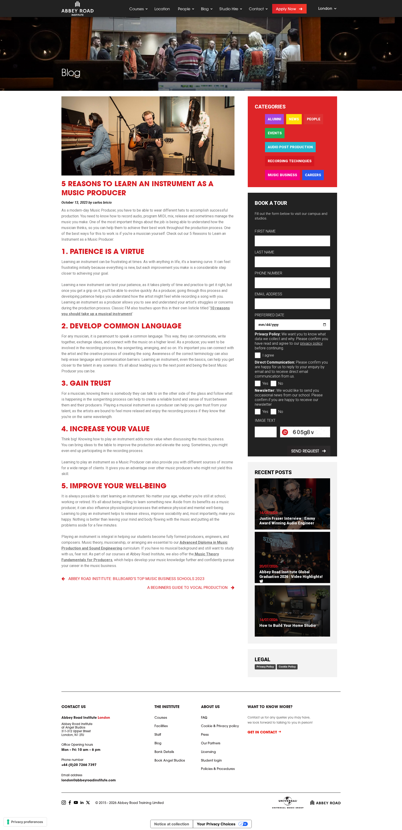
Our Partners (210, 743)
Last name (264, 252)
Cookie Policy (287, 666)
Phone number (268, 273)
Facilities (161, 726)
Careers (313, 175)
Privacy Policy (265, 666)
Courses (136, 9)
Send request (305, 451)
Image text (265, 420)
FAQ (204, 718)
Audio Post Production (290, 147)
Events (275, 133)
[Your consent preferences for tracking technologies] (25, 821)
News (294, 119)
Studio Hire (228, 9)
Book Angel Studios (169, 761)
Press (205, 735)
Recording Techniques (290, 161)
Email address (268, 294)
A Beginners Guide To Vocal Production (187, 587)
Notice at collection (171, 824)
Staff (157, 735)
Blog (205, 9)
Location (162, 9)
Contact (256, 9)
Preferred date (269, 315)
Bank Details (164, 752)
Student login (211, 761)
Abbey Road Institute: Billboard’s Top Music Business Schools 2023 (136, 578)
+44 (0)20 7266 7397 (79, 765)
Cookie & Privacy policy (220, 726)
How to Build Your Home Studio (287, 625)
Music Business (282, 175)
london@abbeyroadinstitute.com (88, 780)
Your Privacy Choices (216, 824)
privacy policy (311, 343)
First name (265, 231)
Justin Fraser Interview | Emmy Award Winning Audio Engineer (287, 520)
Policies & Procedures (218, 769)
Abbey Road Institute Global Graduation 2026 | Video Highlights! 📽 (291, 577)
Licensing (208, 752)
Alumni (274, 119)
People (184, 9)
